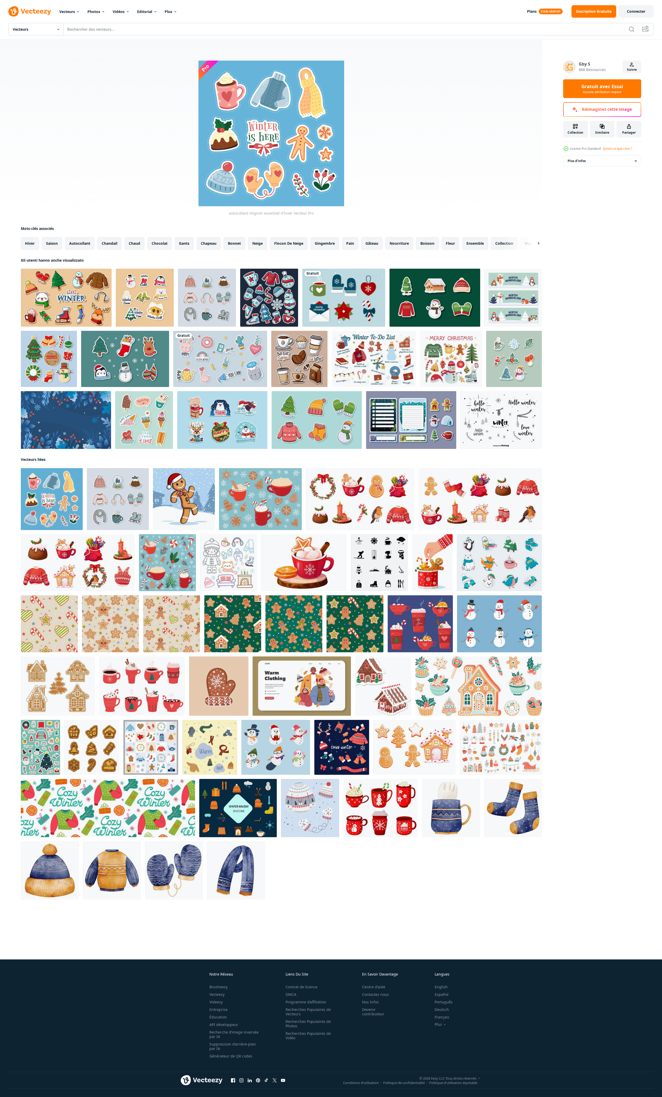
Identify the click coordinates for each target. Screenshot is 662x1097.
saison (52, 243)
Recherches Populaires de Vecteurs (308, 1011)
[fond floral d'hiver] (66, 420)
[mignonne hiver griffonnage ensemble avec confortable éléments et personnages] (228, 562)
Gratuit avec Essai (602, 88)
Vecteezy (216, 994)
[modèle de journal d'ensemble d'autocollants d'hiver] (317, 420)
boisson (427, 243)
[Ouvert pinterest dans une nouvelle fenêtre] (258, 1080)
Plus (168, 11)
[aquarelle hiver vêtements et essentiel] (451, 808)
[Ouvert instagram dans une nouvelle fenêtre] (241, 1080)
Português (444, 1001)
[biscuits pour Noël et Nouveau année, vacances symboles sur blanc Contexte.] (91, 747)
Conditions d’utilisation (361, 1082)
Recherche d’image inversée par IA (234, 1034)
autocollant (79, 243)
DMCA (291, 994)
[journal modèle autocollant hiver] (411, 420)
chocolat (160, 243)
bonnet (234, 243)
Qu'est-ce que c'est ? (617, 148)
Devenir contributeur (373, 1011)
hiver (30, 243)
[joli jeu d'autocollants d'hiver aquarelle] (514, 359)
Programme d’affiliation (306, 1001)
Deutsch (442, 1009)
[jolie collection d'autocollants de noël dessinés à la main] (125, 359)
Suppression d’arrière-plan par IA (232, 1046)
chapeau (208, 243)
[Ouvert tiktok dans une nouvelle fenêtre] (266, 1080)
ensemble (475, 243)
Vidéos (119, 11)
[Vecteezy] (29, 11)
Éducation (218, 1017)
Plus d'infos (577, 161)
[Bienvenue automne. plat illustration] (302, 686)
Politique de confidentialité (404, 1082)
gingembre (325, 243)
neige (257, 243)
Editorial (144, 11)
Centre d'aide (373, 986)
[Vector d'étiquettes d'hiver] (501, 420)
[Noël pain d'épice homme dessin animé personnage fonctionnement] (184, 499)
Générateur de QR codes (230, 1056)
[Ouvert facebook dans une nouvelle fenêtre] (233, 1080)
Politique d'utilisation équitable (453, 1082)
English (441, 986)
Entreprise (218, 1009)
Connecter (636, 11)
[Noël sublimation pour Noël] (383, 686)
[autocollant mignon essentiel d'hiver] (52, 499)
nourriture (399, 243)
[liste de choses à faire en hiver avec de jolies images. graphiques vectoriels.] (374, 359)
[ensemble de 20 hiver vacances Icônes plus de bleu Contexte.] (238, 808)
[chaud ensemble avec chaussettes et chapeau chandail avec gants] (209, 747)
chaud (134, 243)
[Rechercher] (631, 29)
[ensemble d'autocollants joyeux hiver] (222, 420)
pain (350, 243)
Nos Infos (370, 1001)
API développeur (223, 1024)
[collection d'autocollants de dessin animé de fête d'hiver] (145, 298)
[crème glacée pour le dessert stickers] (144, 420)
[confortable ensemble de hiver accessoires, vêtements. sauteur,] (341, 747)
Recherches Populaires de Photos (308, 1023)
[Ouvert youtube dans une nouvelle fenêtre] (283, 1080)
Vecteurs (67, 11)
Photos (93, 11)
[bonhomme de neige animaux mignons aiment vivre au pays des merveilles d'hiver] (513, 298)
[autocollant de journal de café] (299, 359)
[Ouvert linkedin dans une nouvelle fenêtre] (250, 1080)
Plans (532, 11)
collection (504, 243)
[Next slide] (534, 243)
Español (441, 994)
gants (184, 243)
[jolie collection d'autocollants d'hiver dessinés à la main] (207, 298)
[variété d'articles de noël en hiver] (49, 359)
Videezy (216, 1001)
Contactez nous (375, 994)
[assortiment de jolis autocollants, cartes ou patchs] (220, 359)
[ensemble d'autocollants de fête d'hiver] (269, 298)
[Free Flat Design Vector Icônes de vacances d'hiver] (343, 298)
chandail (109, 243)
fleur (450, 243)
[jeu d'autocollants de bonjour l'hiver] (66, 298)
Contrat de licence (301, 986)
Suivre (632, 69)
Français (442, 1017)
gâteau (371, 243)
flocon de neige (288, 243)
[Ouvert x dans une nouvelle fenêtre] (275, 1080)
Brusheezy (218, 986)
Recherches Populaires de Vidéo (308, 1035)
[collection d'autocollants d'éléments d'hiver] (434, 298)
